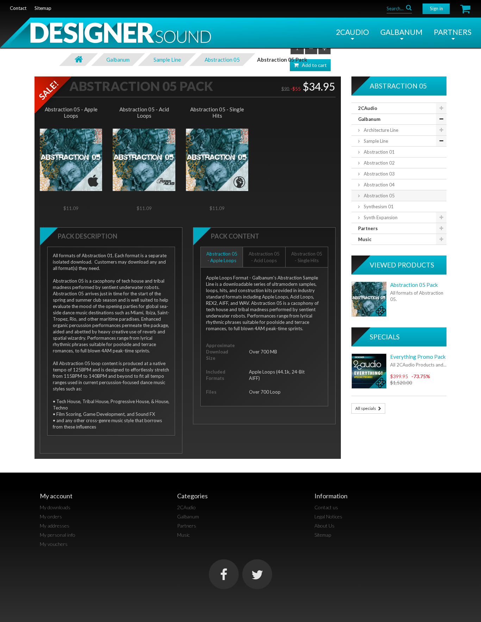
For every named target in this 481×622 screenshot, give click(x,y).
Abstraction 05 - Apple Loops (71, 112)
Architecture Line (380, 130)
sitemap (43, 8)
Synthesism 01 (378, 206)
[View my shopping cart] (465, 9)
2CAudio (352, 31)
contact (18, 8)
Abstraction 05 (379, 195)
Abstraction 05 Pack (414, 285)
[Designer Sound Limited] (105, 35)
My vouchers (54, 544)
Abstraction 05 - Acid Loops (144, 112)
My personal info (57, 535)
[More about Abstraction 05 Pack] (369, 299)
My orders (51, 516)
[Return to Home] (78, 59)
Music (364, 239)
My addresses (54, 526)
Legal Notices (328, 516)
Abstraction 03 (379, 174)
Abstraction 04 (379, 184)
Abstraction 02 (379, 163)
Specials (385, 337)
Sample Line (375, 141)
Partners (452, 31)
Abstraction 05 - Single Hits (217, 112)
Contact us (326, 507)
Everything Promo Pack (417, 356)
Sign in (436, 8)
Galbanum (401, 31)
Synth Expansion (380, 217)
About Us (324, 526)
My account (56, 496)
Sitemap (322, 535)
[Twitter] (257, 574)
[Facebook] (224, 574)
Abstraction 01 (379, 152)
